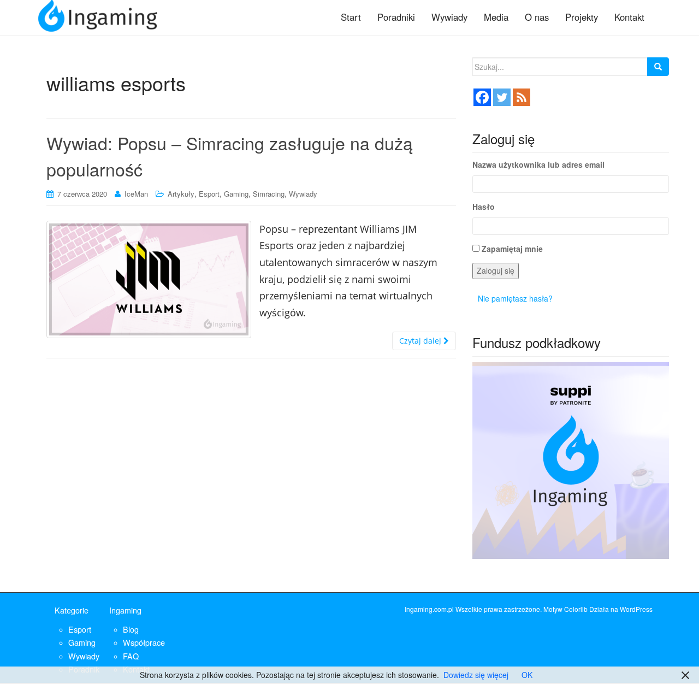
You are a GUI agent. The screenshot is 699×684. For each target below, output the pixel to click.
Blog (131, 629)
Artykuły (181, 193)
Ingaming (125, 610)
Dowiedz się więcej (475, 674)
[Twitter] (502, 97)
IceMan (136, 193)
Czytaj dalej (421, 340)
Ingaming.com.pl (429, 609)
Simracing (269, 193)
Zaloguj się (495, 270)
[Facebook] (482, 97)
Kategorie (71, 610)
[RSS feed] (521, 97)
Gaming (236, 193)
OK (527, 674)
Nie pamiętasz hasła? (515, 298)
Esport (209, 193)
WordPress (636, 609)
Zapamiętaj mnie (512, 248)
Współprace (144, 642)
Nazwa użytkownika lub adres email (538, 164)
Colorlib (576, 609)
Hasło (483, 206)
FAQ (131, 656)
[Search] (658, 66)
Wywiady (303, 193)
